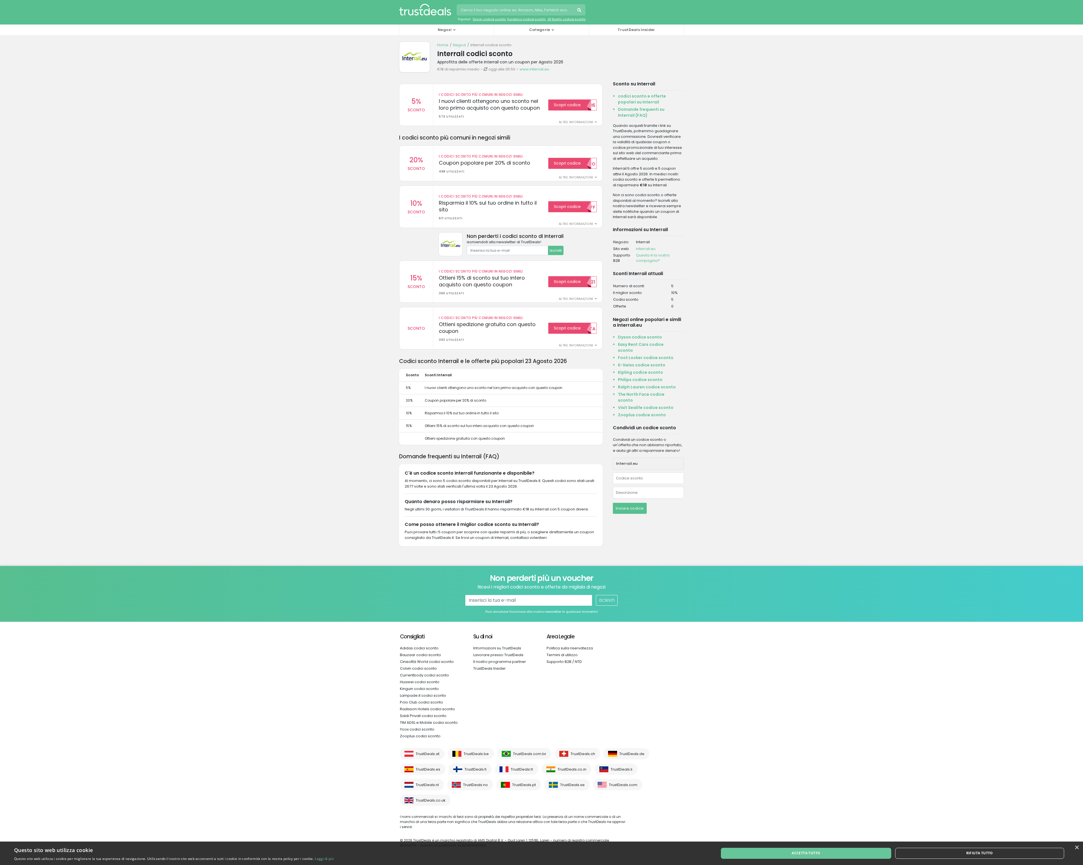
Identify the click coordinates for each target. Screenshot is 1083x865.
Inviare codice (630, 508)
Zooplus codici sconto (420, 736)
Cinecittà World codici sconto (427, 661)
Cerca (579, 10)
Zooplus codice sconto (642, 415)
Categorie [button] (539, 29)
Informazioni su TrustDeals (497, 648)
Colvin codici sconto (418, 668)
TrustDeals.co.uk (431, 800)
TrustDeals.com (623, 784)
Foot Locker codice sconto (645, 357)
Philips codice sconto (640, 379)
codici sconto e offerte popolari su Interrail (642, 99)
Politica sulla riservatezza (570, 648)
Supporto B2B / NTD (564, 661)
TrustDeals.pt (524, 784)
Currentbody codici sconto (424, 675)
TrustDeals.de (631, 753)
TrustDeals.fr (522, 769)
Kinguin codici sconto (419, 688)
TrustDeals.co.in (572, 769)
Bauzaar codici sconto (420, 655)
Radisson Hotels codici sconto (427, 709)
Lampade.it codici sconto (423, 695)
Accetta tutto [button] (806, 853)
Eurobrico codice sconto (526, 19)
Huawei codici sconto (419, 682)
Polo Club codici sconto (421, 702)
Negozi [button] (445, 29)
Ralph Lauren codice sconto (647, 387)
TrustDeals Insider (636, 29)
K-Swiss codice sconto (641, 365)
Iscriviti (556, 250)
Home (442, 45)
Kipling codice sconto (640, 372)
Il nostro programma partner (499, 661)
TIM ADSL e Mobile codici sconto (429, 722)
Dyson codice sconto (489, 19)
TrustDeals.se (572, 784)
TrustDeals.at (427, 753)
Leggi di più (324, 858)
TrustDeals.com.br (529, 753)
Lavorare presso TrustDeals (498, 655)
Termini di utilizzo (562, 655)
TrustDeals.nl (427, 784)
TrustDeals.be (476, 753)
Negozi (459, 45)
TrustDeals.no (475, 784)
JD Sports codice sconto (566, 19)
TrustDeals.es (428, 769)
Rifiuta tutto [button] (979, 853)
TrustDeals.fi (476, 769)
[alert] (541, 853)
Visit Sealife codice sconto (645, 407)
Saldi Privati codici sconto (423, 715)
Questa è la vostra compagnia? (653, 258)
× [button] (1077, 848)
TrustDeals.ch (583, 753)
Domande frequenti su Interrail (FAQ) (641, 112)
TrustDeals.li (621, 769)
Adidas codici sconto (419, 648)
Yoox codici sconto (417, 729)
